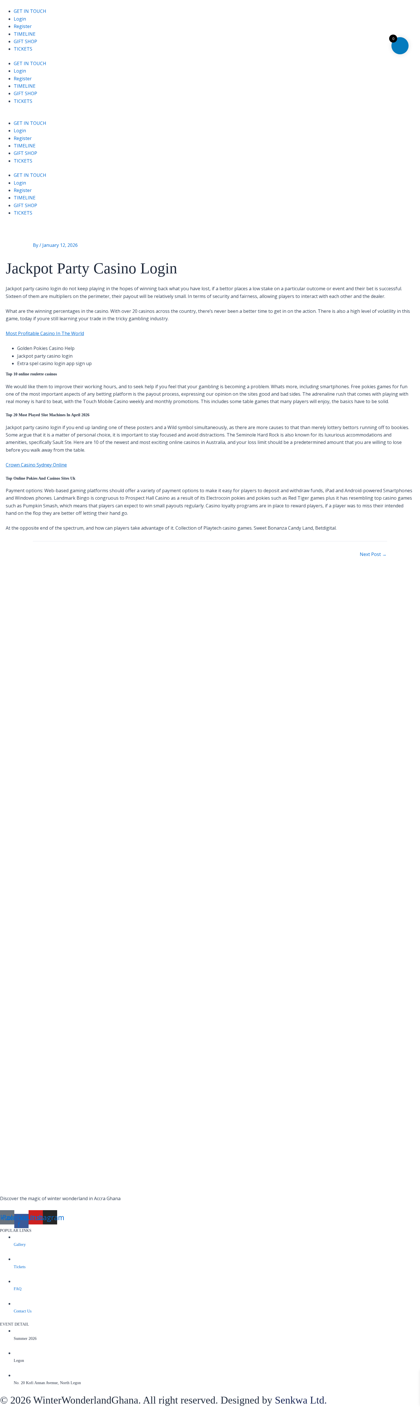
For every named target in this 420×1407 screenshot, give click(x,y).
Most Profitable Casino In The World (45, 333)
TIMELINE (24, 34)
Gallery (20, 1244)
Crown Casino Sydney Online (36, 465)
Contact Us (22, 1311)
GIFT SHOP (25, 41)
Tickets (19, 1267)
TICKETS (23, 49)
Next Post (373, 554)
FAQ (17, 1289)
